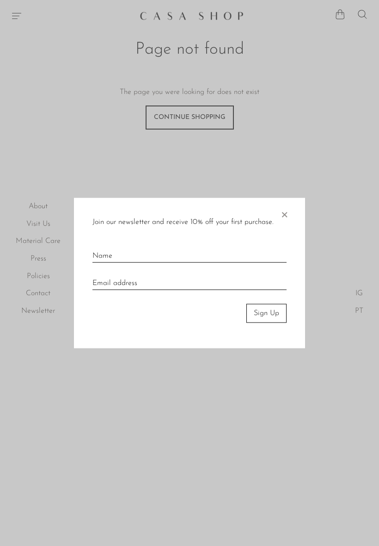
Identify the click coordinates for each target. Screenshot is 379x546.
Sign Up (266, 313)
